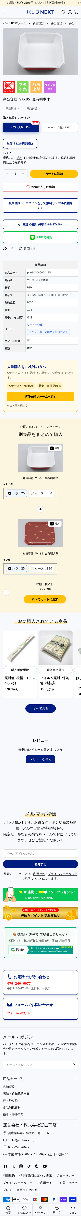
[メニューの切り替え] (4, 12)
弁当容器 (56, 23)
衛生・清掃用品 (13, 1115)
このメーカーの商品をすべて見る (48, 331)
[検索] (63, 12)
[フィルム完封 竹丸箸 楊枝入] (56, 648)
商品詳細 (11, 108)
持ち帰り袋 (10, 1100)
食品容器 (38, 23)
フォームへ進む (17, 1013)
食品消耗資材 (12, 1107)
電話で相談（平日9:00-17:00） (43, 224)
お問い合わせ (68, 1183)
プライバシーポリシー (62, 874)
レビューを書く (40, 759)
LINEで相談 (44, 237)
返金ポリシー (65, 1176)
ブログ (7, 1190)
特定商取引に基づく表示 (35, 1176)
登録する (40, 864)
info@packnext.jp (22, 1140)
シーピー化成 (34, 324)
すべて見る (40, 708)
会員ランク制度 (27, 1190)
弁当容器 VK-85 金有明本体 (40, 478)
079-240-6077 (19, 983)
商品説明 (32, 108)
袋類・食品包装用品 (16, 1093)
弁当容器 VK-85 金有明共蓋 (40, 553)
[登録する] (74, 1064)
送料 (19, 158)
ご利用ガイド (46, 1183)
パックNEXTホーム (14, 23)
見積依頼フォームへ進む (40, 396)
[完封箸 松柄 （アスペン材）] (20, 648)
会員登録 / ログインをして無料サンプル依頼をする (40, 205)
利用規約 (39, 874)
